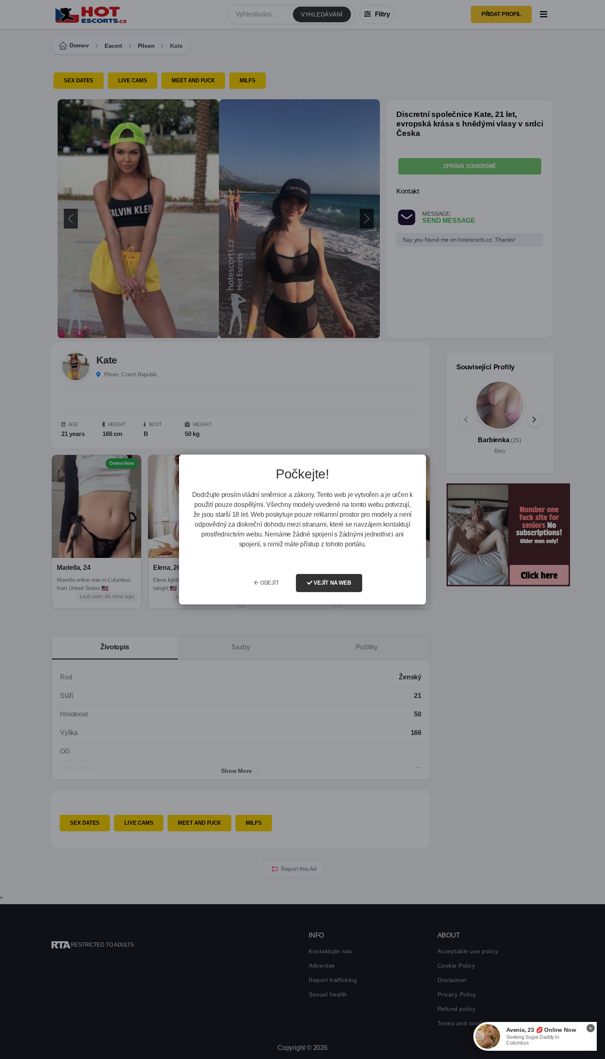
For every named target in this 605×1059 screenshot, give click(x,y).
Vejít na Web (331, 583)
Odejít (268, 583)
